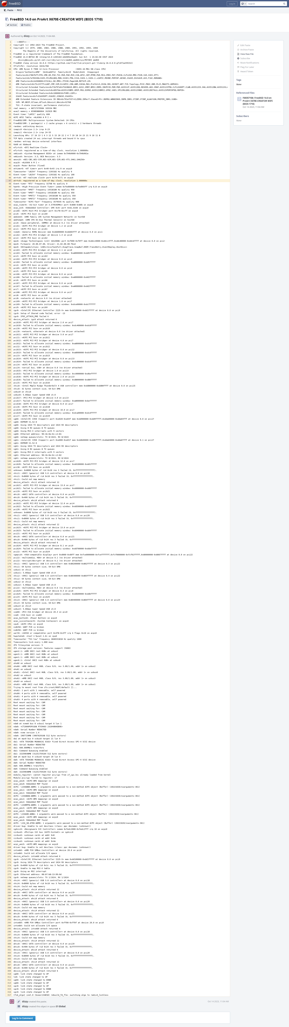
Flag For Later (247, 67)
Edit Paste (245, 45)
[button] (232, 3)
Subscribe (245, 58)
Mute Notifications (249, 62)
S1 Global (61, 1006)
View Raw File (247, 53)
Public (27, 24)
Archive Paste (247, 49)
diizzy (27, 36)
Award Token (246, 71)
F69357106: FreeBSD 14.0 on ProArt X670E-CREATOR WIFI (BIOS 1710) (258, 100)
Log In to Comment (22, 1018)
